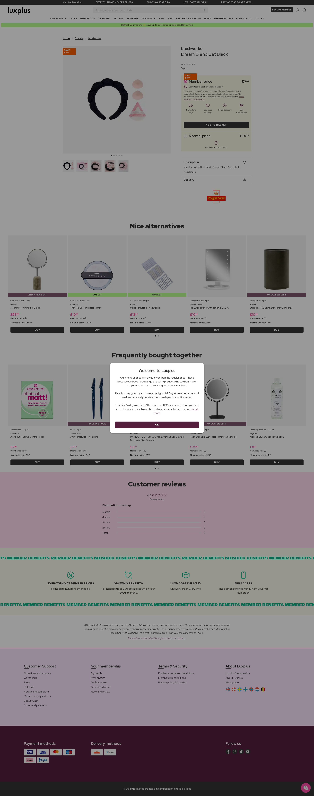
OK (157, 424)
